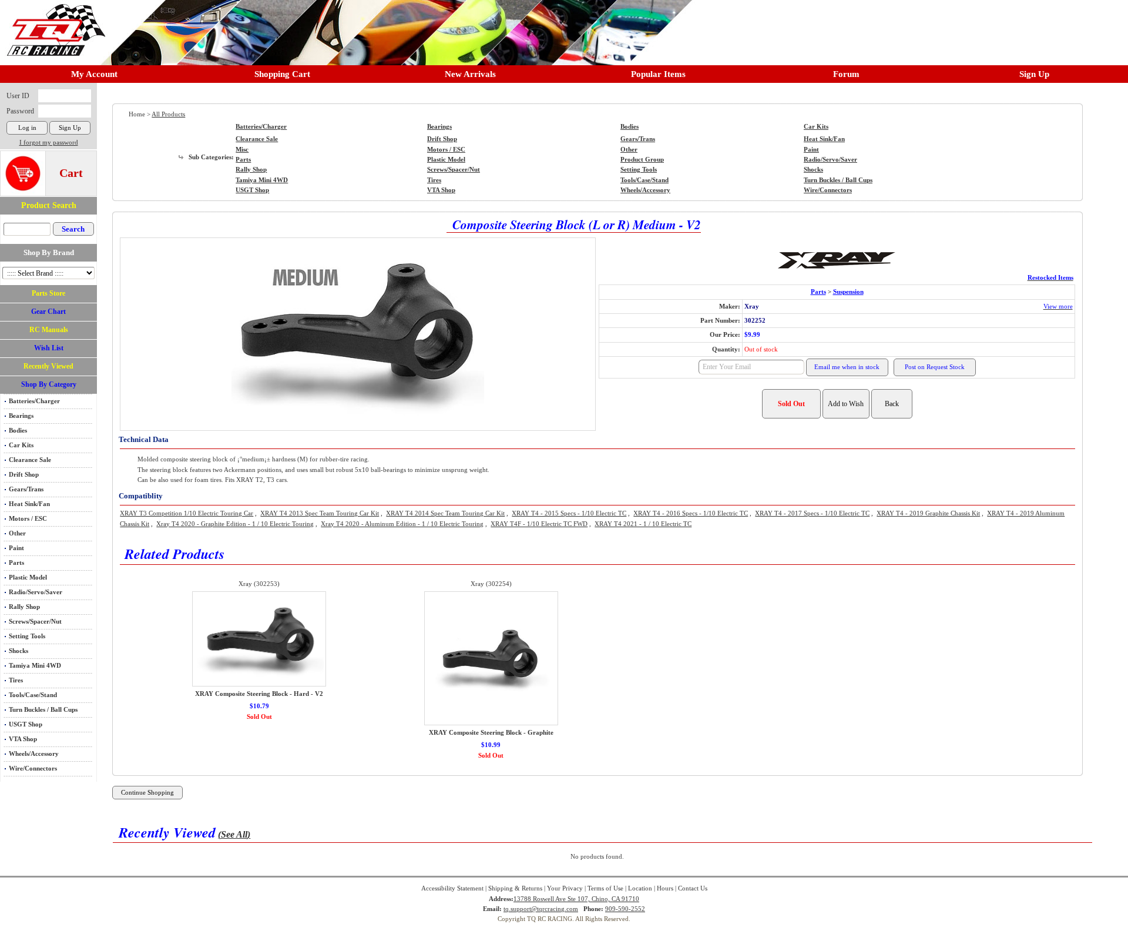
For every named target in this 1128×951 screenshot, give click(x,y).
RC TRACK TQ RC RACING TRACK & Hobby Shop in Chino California (53, 24)
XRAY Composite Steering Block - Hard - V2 (259, 694)
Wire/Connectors (33, 768)
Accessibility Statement (452, 888)
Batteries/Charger (34, 401)
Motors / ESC (28, 518)
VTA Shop (23, 739)
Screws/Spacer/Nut (35, 621)
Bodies (18, 430)
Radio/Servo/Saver (35, 592)
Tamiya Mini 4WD (35, 665)
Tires (16, 680)
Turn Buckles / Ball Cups (43, 709)
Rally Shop (24, 607)
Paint (16, 548)
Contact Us (692, 888)
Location (640, 888)
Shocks (18, 651)
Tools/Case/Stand (33, 695)
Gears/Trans (26, 489)
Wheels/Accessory (34, 754)
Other (17, 533)
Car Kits (21, 445)
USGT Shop (25, 724)
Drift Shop (24, 474)
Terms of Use (605, 888)
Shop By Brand (49, 252)
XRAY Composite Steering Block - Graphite (491, 732)
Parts (16, 563)
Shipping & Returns (515, 888)
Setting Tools (27, 636)
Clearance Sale (30, 460)
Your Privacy (565, 888)
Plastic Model (28, 577)
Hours (665, 888)
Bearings (21, 416)
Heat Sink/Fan (29, 504)
